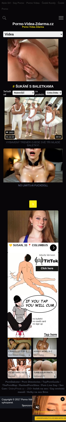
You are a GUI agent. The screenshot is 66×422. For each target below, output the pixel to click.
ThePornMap (9, 385)
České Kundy (49, 3)
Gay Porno (18, 3)
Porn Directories (31, 381)
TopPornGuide (50, 381)
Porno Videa (32, 3)
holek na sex (40, 388)
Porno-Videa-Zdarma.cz (33, 25)
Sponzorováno (29, 405)
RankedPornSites (29, 385)
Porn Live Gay (49, 385)
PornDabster (12, 381)
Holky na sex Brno (37, 392)
